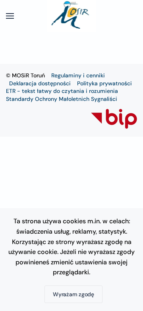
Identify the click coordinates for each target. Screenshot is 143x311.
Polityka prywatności (104, 83)
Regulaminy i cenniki (78, 75)
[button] (10, 16)
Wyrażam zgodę (73, 294)
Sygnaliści (104, 98)
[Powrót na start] (71, 16)
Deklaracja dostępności (40, 83)
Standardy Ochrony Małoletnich (47, 98)
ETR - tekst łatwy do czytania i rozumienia (62, 90)
